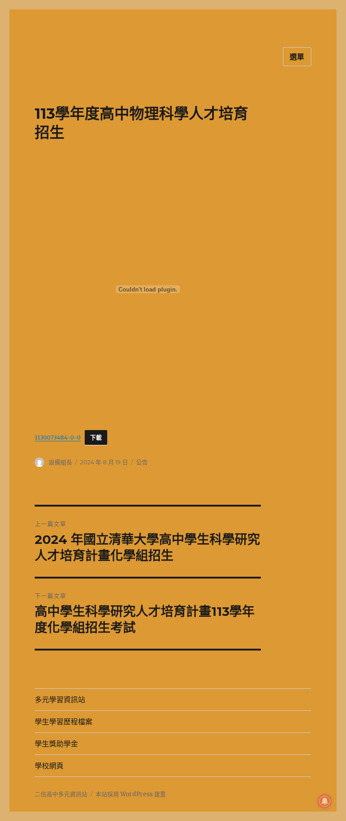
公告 (142, 462)
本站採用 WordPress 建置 (131, 794)
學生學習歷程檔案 (63, 722)
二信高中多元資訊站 (61, 794)
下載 (96, 437)
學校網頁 (49, 766)
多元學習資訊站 (60, 699)
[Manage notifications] (325, 801)
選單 (297, 57)
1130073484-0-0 (58, 437)
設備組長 (60, 462)
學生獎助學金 (56, 744)
